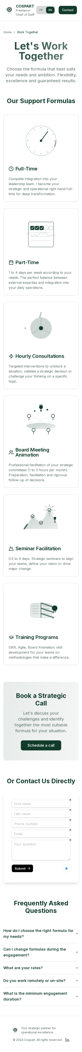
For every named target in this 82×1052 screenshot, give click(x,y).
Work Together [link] (27, 32)
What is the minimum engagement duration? (35, 996)
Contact (68, 10)
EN (50, 10)
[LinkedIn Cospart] (67, 1040)
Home (7, 32)
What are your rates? (23, 968)
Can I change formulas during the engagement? (34, 952)
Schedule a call (41, 745)
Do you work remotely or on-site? (34, 980)
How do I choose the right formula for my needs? (38, 933)
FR (41, 10)
